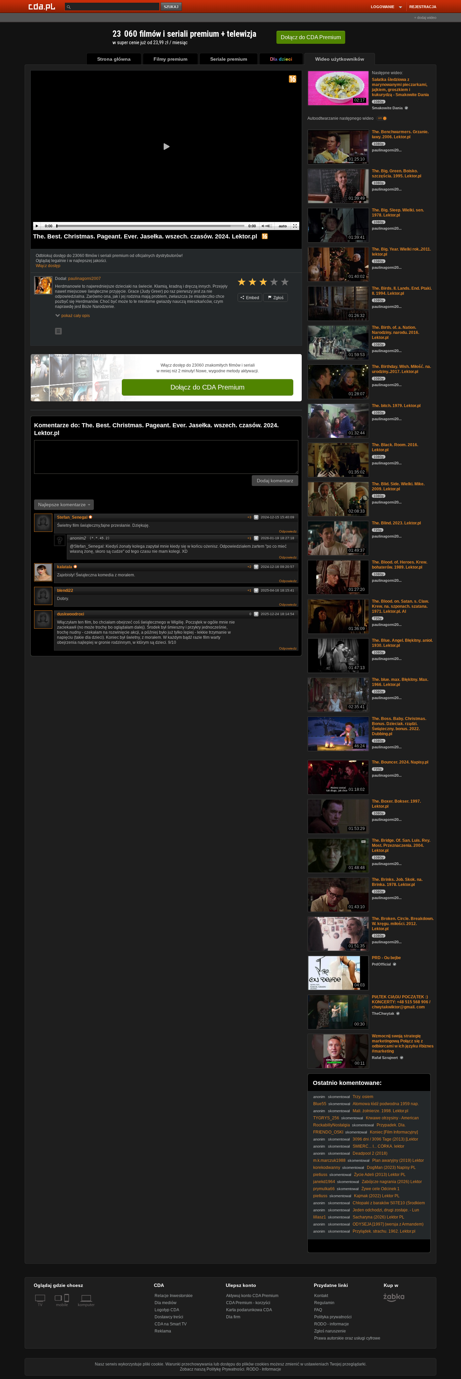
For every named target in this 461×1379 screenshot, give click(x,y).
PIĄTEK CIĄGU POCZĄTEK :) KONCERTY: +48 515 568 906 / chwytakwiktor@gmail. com (401, 1002)
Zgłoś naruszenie (330, 1331)
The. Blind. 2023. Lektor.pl (396, 523)
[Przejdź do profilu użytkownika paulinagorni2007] (43, 285)
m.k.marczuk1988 (329, 1160)
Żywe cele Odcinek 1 (380, 1188)
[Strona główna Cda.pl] (43, 6)
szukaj (172, 6)
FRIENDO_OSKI (328, 1132)
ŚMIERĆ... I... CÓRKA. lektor (378, 1146)
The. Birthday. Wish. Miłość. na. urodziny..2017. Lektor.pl (401, 369)
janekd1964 (324, 1181)
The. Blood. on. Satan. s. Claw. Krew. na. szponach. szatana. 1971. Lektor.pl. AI (400, 606)
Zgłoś (277, 297)
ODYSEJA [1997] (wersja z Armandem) (388, 1224)
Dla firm (233, 1317)
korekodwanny (326, 1167)
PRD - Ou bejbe (386, 957)
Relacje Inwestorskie (174, 1295)
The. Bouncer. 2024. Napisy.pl (400, 762)
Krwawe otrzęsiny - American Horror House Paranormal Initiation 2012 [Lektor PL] (366, 1120)
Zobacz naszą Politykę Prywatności (212, 1369)
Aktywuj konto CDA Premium (252, 1295)
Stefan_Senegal (72, 517)
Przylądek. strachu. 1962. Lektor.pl (384, 1231)
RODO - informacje (331, 1324)
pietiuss (320, 1174)
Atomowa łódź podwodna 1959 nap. (386, 1103)
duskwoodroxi (70, 614)
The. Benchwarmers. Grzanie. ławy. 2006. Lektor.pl (400, 134)
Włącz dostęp (48, 265)
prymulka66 (324, 1188)
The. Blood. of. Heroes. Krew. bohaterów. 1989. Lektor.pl (399, 565)
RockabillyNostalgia (331, 1125)
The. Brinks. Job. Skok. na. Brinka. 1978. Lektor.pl (397, 882)
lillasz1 (319, 1217)
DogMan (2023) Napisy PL (391, 1167)
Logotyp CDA (167, 1310)
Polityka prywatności (333, 1317)
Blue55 (319, 1103)
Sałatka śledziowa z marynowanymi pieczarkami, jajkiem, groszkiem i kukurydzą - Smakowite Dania (400, 87)
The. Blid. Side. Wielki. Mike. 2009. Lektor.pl (398, 486)
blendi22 (65, 590)
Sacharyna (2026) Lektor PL (378, 1217)
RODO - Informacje (263, 1369)
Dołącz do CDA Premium (207, 387)
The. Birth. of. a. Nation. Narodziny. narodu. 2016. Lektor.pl (395, 332)
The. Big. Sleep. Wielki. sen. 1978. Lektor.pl (398, 213)
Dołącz (311, 37)
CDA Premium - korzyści (248, 1302)
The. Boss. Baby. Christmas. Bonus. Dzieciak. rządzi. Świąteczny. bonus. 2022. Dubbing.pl (399, 726)
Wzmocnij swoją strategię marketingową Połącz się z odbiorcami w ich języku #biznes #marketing (403, 1044)
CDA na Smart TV (171, 1324)
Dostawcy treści (169, 1317)
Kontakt (321, 1295)
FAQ (318, 1310)
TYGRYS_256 (326, 1118)
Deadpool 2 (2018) (370, 1153)
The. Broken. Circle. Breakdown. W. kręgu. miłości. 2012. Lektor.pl (403, 923)
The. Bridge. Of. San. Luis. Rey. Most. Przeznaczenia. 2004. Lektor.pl (401, 845)
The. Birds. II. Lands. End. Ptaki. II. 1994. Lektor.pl (402, 291)
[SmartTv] (67, 1308)
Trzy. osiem (363, 1096)
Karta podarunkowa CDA (249, 1310)
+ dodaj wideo (425, 18)
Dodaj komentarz (275, 480)
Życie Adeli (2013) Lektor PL (380, 1174)
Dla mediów (166, 1302)
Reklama (163, 1331)
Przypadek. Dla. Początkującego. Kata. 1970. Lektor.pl (359, 1127)
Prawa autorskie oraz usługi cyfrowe (347, 1338)
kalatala (64, 567)
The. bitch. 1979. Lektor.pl (396, 405)
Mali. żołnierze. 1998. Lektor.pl (380, 1111)
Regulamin (324, 1302)
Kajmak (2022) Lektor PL (377, 1196)
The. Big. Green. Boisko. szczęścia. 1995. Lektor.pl (396, 173)
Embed (252, 297)
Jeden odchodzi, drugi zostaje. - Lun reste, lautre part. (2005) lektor (366, 1212)
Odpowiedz (288, 531)
